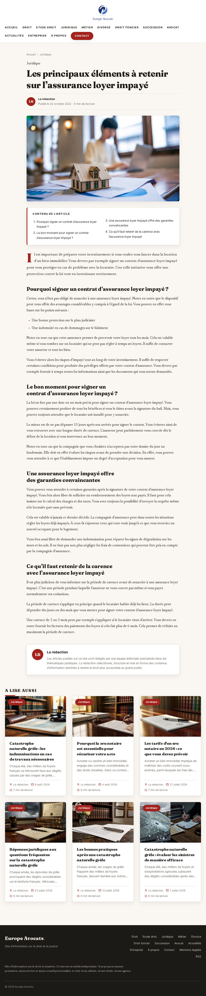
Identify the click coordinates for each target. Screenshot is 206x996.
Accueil (11, 27)
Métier (87, 27)
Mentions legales (190, 949)
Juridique (69, 27)
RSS (198, 956)
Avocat (173, 27)
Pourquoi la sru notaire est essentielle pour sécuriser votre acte (99, 748)
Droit (27, 27)
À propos (58, 35)
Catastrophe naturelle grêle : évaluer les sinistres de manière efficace (169, 854)
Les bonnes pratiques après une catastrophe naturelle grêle (98, 854)
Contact (82, 35)
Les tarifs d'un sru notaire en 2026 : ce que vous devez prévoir (166, 748)
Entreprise (37, 35)
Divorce (104, 27)
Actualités (14, 35)
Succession (153, 27)
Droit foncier (127, 27)
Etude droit (46, 27)
